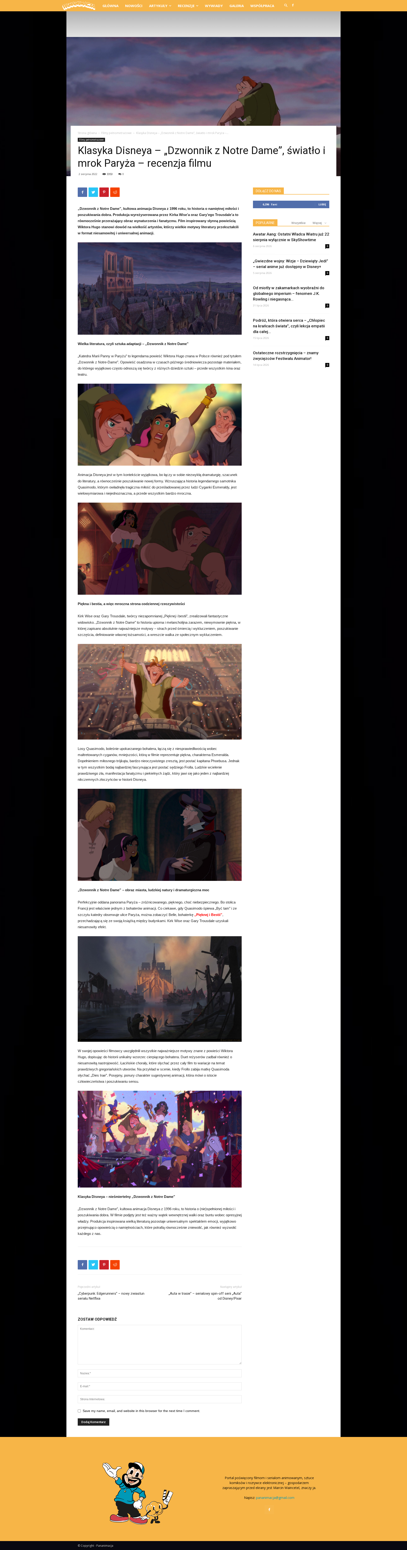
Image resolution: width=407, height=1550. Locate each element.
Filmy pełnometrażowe (116, 133)
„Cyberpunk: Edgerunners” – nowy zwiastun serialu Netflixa (111, 1296)
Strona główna (87, 133)
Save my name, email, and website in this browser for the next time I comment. (141, 1411)
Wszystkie (298, 223)
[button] (285, 5)
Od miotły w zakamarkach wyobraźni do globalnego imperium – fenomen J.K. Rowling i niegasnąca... (288, 293)
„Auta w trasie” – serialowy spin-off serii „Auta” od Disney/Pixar (205, 1296)
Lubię (322, 204)
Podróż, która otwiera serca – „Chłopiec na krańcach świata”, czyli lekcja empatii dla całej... (289, 326)
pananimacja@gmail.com (275, 1497)
